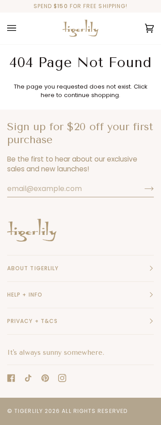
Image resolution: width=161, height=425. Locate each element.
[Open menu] (20, 28)
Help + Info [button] (24, 294)
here (48, 95)
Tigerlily (28, 411)
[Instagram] (62, 378)
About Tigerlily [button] (33, 268)
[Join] (142, 188)
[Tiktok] (28, 378)
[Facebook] (11, 378)
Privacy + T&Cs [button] (32, 321)
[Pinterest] (45, 378)
